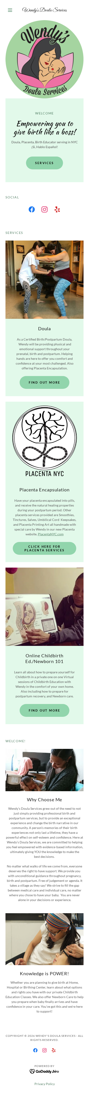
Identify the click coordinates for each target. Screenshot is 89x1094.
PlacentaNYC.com (51, 534)
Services (44, 163)
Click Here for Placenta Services (44, 548)
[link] (44, 10)
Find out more (44, 382)
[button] (11, 10)
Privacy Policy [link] (44, 1084)
